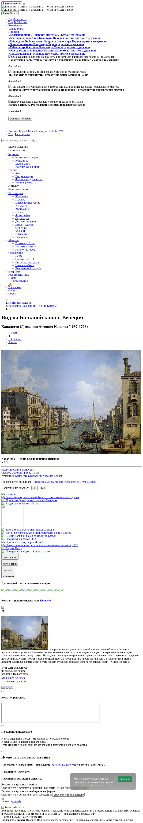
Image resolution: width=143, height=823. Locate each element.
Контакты (36, 816)
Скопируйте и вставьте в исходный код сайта (28, 787)
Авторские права (122, 819)
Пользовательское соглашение (55, 819)
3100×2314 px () (25, 472)
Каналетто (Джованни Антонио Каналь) (39, 475)
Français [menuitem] (42, 131)
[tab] (12, 332)
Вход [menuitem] (11, 134)
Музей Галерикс (18, 148)
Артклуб (18, 187)
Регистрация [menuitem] (22, 134)
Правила (31, 819)
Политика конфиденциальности (93, 819)
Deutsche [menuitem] (53, 131)
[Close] (35, 141)
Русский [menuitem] (13, 131)
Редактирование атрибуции (17, 469)
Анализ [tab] (12, 342)
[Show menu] (23, 4)
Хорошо (125, 779)
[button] (17, 19)
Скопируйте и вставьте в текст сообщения (26, 794)
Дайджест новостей (20, 118)
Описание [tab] (15, 339)
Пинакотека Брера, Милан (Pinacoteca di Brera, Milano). (64, 481)
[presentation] (75, 345)
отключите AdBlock (13, 677)
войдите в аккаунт (63, 764)
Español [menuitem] (32, 131)
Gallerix (16, 801)
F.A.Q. (16, 816)
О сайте (25, 816)
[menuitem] (61, 131)
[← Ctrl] (20, 503)
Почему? (45, 600)
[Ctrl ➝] (27, 529)
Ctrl (34, 488)
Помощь (6, 816)
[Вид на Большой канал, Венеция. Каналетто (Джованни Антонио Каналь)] (71, 452)
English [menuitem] (23, 131)
